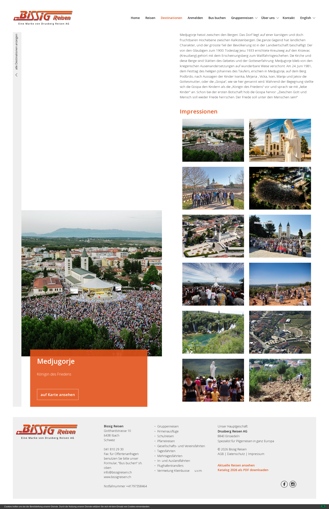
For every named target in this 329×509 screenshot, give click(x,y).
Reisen (150, 18)
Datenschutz (236, 454)
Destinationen (171, 18)
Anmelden (195, 18)
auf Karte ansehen (58, 394)
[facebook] (284, 486)
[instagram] (292, 486)
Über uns (268, 18)
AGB (221, 454)
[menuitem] (135, 17)
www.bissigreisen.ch (117, 477)
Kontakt (289, 18)
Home (135, 18)
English (305, 18)
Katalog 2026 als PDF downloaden (243, 470)
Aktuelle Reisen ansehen (236, 465)
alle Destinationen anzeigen (16, 52)
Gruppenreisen (242, 18)
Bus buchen (217, 18)
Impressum (256, 454)
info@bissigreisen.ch (118, 472)
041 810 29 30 (114, 449)
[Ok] (323, 506)
